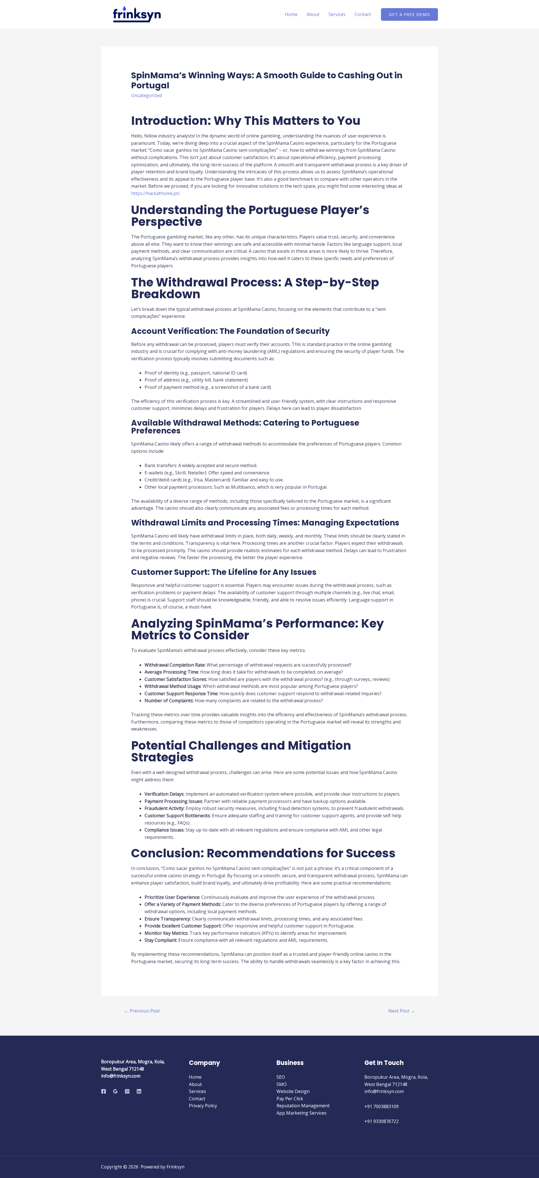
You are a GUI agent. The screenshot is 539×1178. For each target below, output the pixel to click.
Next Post (401, 1010)
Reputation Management (303, 1106)
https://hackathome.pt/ (155, 193)
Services (337, 14)
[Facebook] (103, 1091)
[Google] (115, 1091)
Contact (363, 14)
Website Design (293, 1091)
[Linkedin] (138, 1091)
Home (291, 14)
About (313, 14)
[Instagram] (127, 1091)
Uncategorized (146, 95)
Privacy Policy (203, 1106)
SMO (282, 1084)
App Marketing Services (301, 1113)
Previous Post (142, 1010)
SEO (281, 1077)
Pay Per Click (290, 1099)
